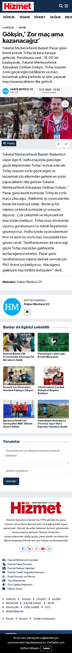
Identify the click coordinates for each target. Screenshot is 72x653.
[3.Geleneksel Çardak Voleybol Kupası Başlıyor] (53, 375)
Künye (9, 618)
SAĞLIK (55, 17)
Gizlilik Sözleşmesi (44, 618)
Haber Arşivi (15, 588)
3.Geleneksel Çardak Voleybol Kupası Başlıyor (51, 390)
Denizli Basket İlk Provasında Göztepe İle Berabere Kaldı (18, 357)
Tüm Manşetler (17, 580)
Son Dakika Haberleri (20, 584)
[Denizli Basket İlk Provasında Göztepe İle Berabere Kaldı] (19, 342)
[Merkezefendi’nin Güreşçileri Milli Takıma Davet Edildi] (19, 409)
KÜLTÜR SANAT (33, 603)
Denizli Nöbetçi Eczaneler (23, 560)
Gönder (11, 481)
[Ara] (61, 6)
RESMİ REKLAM (14, 611)
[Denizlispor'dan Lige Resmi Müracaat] (53, 342)
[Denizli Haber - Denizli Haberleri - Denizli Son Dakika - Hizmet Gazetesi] (18, 6)
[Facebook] (23, 549)
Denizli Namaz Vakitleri (21, 568)
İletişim (23, 618)
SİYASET (40, 17)
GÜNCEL (9, 17)
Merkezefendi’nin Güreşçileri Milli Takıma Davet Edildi (17, 423)
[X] (29, 549)
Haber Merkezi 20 (36, 304)
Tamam (46, 648)
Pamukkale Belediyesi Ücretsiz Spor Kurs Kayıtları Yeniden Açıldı (52, 423)
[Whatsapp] (49, 549)
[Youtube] (43, 549)
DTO (47, 607)
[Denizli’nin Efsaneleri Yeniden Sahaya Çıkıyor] (19, 375)
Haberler (8, 27)
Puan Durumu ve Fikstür (21, 576)
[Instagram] (36, 549)
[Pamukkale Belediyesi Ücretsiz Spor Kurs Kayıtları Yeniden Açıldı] (53, 409)
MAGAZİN (12, 607)
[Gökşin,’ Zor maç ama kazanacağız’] (36, 118)
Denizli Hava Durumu (20, 564)
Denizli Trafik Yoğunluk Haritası (26, 572)
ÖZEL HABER (31, 607)
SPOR (22, 27)
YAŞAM (24, 17)
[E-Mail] (27, 312)
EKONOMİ (12, 603)
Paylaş (11, 143)
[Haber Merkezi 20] (12, 306)
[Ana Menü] (66, 6)
